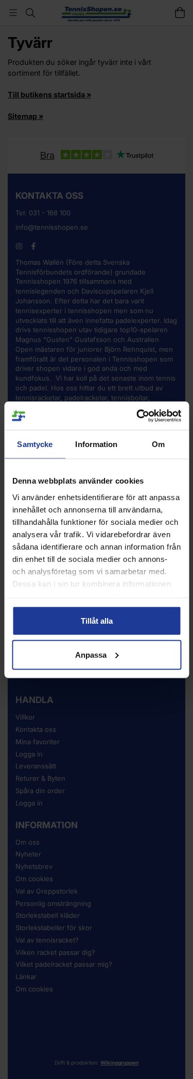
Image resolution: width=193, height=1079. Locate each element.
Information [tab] (96, 444)
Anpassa (91, 654)
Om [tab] (158, 444)
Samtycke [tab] (34, 444)
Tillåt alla (97, 620)
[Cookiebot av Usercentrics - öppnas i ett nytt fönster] (137, 415)
